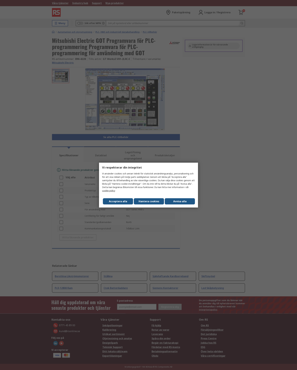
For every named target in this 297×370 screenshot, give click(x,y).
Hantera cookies (149, 201)
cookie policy (108, 190)
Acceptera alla (118, 201)
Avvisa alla (180, 201)
